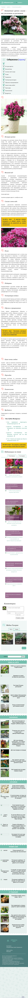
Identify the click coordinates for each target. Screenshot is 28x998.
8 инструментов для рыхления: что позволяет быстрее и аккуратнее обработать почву (18, 807)
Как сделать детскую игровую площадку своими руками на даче (18, 761)
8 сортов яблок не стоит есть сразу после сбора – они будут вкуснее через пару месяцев (18, 816)
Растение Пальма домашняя (18, 686)
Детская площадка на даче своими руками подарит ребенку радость (18, 722)
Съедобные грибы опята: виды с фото (18, 896)
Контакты (8, 946)
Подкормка (7, 77)
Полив (5, 74)
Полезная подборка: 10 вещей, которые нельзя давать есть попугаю (18, 861)
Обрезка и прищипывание (10, 82)
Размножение (7, 91)
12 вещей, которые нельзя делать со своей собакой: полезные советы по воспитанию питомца (18, 871)
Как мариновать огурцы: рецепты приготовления (18, 906)
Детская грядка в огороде (18, 750)
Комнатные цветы (16, 7)
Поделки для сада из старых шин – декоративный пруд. (18, 732)
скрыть (22, 60)
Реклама (8, 951)
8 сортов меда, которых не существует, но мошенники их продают (18, 797)
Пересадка (7, 88)
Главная (3, 7)
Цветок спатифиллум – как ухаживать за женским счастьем (17, 427)
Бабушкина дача (8, 2)
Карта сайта (9, 950)
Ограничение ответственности (14, 947)
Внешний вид (7, 69)
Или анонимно (19, 612)
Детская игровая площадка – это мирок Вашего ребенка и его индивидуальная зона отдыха (18, 743)
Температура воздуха (9, 80)
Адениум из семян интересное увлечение (18, 676)
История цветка (8, 66)
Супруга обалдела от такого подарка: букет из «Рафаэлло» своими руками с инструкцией (18, 826)
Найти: (5, 656)
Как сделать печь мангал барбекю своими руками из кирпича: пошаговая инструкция (18, 917)
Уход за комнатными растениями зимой (18, 705)
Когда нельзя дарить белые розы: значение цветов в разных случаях (18, 787)
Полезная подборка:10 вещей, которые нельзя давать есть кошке (18, 881)
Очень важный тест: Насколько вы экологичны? (18, 851)
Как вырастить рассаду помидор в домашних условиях (18, 836)
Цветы (8, 7)
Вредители (7, 93)
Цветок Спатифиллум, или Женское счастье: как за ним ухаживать (17, 434)
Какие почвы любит (9, 85)
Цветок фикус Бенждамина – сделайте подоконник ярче (18, 696)
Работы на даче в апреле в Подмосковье (18, 666)
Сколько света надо (9, 72)
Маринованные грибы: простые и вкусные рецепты (18, 926)
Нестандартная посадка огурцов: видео (18, 770)
